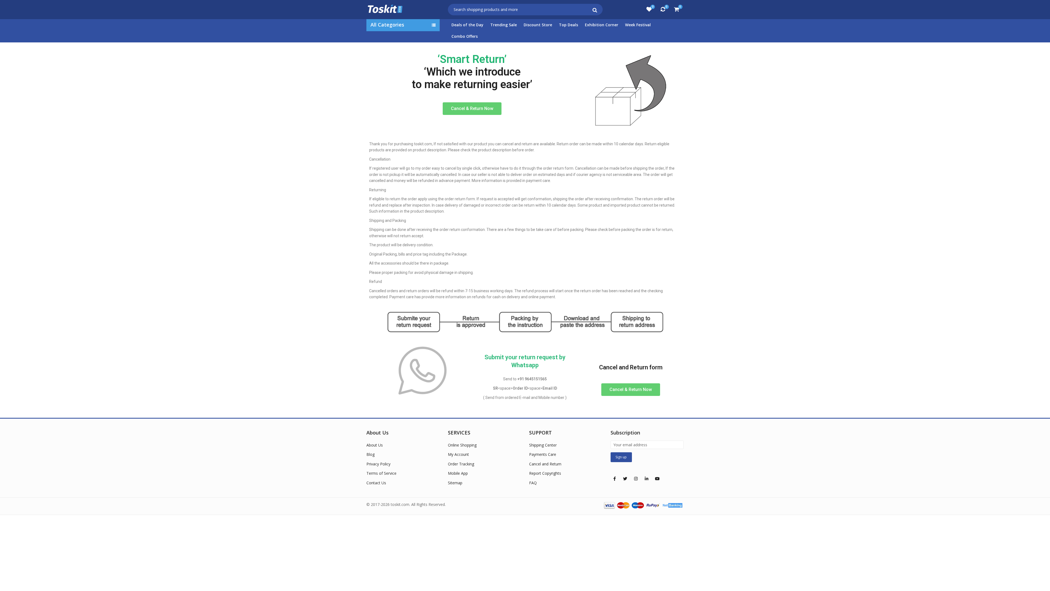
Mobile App (458, 473)
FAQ (533, 482)
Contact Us (376, 482)
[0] (649, 9)
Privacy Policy (378, 464)
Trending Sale (503, 24)
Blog (370, 454)
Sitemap (455, 482)
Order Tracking (461, 464)
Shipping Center (543, 445)
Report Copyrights (545, 473)
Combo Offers (464, 36)
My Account (458, 454)
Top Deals (568, 24)
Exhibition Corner (601, 24)
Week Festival (638, 24)
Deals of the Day (467, 24)
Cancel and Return (545, 464)
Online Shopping (462, 445)
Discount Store (538, 24)
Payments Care (542, 454)
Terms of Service (381, 473)
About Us (374, 445)
